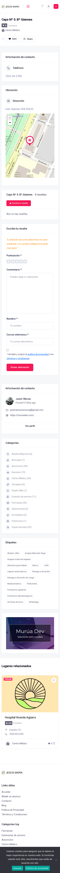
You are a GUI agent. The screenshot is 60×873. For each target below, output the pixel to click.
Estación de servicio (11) (24, 496)
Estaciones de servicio (13, 835)
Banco (35, 565)
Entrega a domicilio (41, 571)
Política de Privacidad (13, 809)
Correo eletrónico (17, 334)
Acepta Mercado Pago (35, 553)
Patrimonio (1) (19, 521)
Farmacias (7, 830)
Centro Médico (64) (21, 478)
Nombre (12, 318)
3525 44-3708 (14, 76)
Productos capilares (16, 590)
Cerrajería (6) (18, 484)
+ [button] (10, 118)
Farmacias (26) (19, 502)
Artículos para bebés (17, 565)
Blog (4, 805)
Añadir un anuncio (11, 796)
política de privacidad (38, 354)
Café (46, 565)
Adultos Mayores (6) (22, 454)
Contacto (7, 800)
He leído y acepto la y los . (30, 356)
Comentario (14, 269)
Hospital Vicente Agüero (20, 717)
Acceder (6, 791)
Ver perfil (30, 426)
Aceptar (17, 868)
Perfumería (32, 583)
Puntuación (14, 255)
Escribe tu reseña (20, 203)
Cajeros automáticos (17, 571)
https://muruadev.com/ (22, 415)
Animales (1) (18, 460)
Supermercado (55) (22, 527)
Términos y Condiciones (14, 814)
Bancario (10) (18, 472)
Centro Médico (12, 30)
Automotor (7, 839)
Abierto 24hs (13, 553)
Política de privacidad (37, 868)
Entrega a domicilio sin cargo (20, 577)
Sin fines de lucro (15, 602)
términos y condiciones (18, 358)
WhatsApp (34, 602)
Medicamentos (14, 583)
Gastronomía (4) (20, 509)
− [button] (10, 123)
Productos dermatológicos (19, 596)
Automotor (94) (20, 466)
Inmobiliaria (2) (19, 515)
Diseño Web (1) (19, 490)
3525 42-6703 (16, 734)
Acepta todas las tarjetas (19, 559)
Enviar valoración (20, 367)
